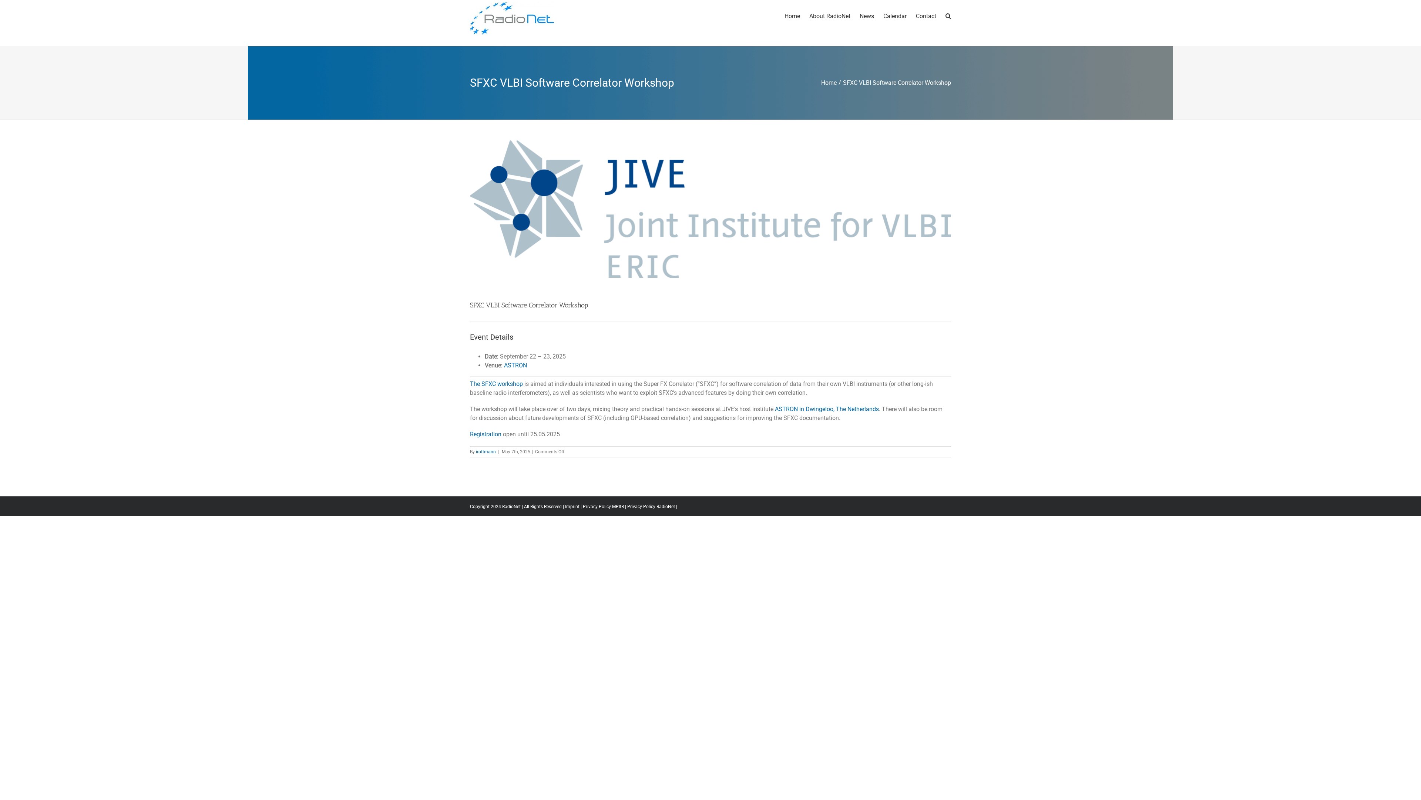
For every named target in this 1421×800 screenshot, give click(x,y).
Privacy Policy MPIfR (603, 506)
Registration (485, 434)
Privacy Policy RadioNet (651, 506)
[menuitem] (797, 15)
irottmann (486, 451)
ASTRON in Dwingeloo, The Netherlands (827, 409)
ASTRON (515, 365)
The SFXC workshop (497, 383)
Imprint (572, 506)
